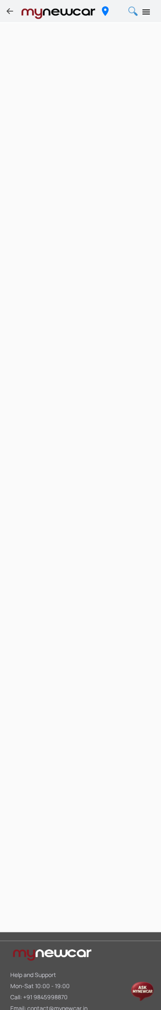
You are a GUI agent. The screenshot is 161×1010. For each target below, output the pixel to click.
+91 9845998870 (45, 997)
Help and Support (33, 975)
